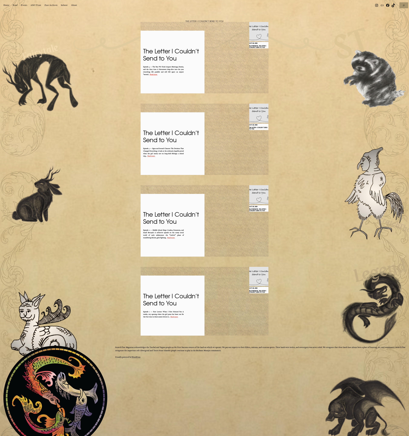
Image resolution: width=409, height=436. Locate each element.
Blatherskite (253, 46)
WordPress (136, 357)
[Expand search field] (403, 5)
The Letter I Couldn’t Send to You (171, 55)
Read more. (153, 75)
